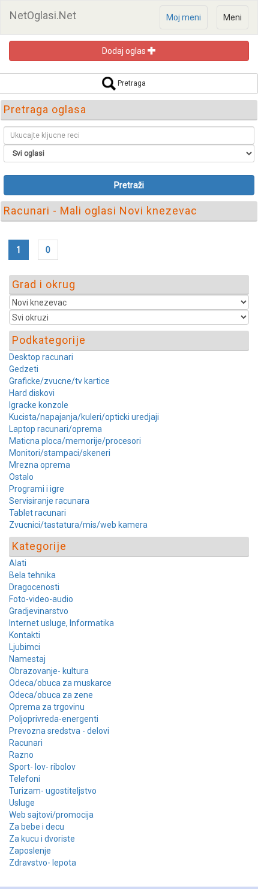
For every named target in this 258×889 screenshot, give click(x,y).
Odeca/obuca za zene (51, 695)
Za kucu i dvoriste (42, 838)
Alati (17, 563)
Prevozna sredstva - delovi (59, 731)
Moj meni (183, 17)
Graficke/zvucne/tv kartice (59, 381)
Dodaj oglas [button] (125, 51)
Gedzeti (23, 369)
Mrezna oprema (39, 465)
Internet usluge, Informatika (61, 623)
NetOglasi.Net (43, 15)
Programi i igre (36, 489)
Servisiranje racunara (49, 501)
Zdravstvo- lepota (42, 862)
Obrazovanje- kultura (49, 671)
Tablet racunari (37, 513)
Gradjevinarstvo (38, 611)
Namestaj (27, 659)
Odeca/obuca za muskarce (60, 683)
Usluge (22, 803)
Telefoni (24, 779)
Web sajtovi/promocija (51, 815)
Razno (21, 755)
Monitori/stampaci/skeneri (59, 453)
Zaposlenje (30, 850)
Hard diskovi (32, 393)
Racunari (26, 743)
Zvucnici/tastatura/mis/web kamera (78, 525)
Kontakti (24, 635)
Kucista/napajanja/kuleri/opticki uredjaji (84, 417)
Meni (232, 17)
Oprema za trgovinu (47, 707)
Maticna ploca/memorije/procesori (75, 441)
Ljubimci (24, 647)
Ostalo (21, 477)
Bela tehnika (32, 575)
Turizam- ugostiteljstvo (53, 791)
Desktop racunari (41, 357)
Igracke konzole (38, 405)
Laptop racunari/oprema (55, 429)
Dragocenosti (34, 587)
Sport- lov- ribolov (42, 767)
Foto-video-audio (41, 599)
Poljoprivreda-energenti (53, 719)
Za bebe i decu (36, 826)
